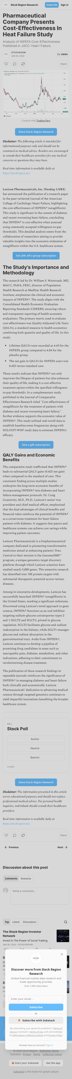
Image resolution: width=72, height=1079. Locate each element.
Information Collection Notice (27, 1035)
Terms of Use (36, 1031)
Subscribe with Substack (38, 1020)
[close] (62, 954)
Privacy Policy (55, 1035)
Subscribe (36, 1007)
